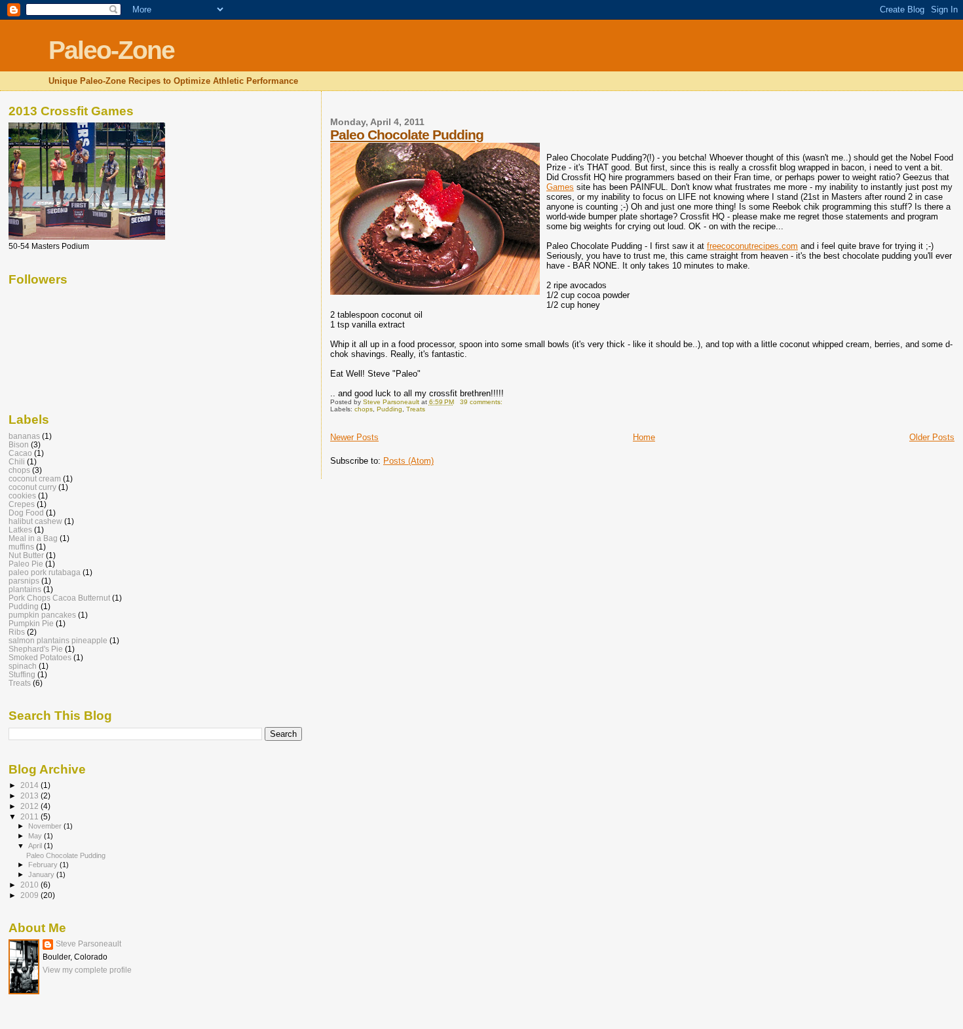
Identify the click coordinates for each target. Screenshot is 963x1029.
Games (560, 187)
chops (363, 409)
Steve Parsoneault (88, 943)
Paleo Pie (26, 563)
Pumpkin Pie (31, 623)
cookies (22, 495)
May (36, 836)
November (46, 826)
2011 (30, 816)
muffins (21, 546)
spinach (23, 666)
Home (644, 437)
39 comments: (482, 401)
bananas (24, 436)
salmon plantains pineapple (58, 640)
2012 (30, 806)
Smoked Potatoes (40, 657)
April (36, 846)
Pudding (389, 409)
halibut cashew (35, 521)
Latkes (20, 529)
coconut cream (35, 478)
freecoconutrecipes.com (752, 246)
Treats (415, 409)
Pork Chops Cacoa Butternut (59, 597)
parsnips (24, 580)
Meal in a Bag (33, 538)
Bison (19, 444)
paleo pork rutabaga (45, 572)
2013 (30, 795)
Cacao (20, 453)
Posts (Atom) (408, 461)
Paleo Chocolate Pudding (406, 134)
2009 (30, 895)
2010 (30, 884)
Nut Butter (26, 555)
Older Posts (931, 437)
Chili (17, 461)
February (44, 865)
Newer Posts (354, 437)
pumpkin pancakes (42, 614)
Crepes (22, 504)
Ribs (17, 631)
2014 (30, 785)
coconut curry (32, 487)
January (42, 874)
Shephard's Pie (36, 649)
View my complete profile (87, 970)
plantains (25, 589)
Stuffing (22, 674)
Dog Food (26, 512)
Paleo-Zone (111, 50)
